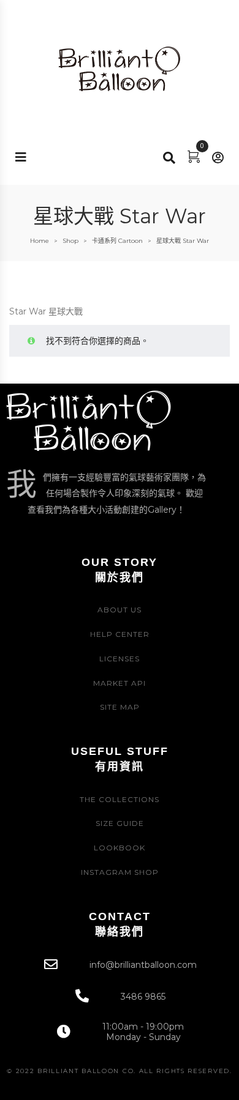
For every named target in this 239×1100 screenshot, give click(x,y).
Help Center (120, 634)
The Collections (119, 799)
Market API (119, 683)
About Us (119, 609)
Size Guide (120, 823)
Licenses (119, 658)
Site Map (120, 707)
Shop (70, 241)
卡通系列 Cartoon (117, 241)
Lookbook (119, 847)
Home (39, 241)
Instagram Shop (120, 872)
